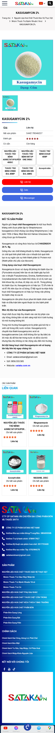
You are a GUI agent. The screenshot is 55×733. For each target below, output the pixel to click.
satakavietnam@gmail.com (18, 555)
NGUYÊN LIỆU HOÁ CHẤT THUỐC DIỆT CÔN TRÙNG (24, 597)
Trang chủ (6, 18)
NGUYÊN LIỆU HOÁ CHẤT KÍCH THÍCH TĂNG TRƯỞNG (25, 602)
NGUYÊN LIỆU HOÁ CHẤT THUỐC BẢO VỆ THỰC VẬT (25, 572)
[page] (4, 669)
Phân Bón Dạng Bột (11, 618)
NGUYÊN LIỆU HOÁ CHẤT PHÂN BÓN (18, 607)
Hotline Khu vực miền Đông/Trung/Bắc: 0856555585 (28, 533)
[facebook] (27, 697)
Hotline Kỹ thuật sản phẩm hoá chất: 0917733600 (27, 544)
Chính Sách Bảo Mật (11, 643)
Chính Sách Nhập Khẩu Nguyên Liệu (17, 653)
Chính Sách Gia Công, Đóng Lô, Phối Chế (20, 638)
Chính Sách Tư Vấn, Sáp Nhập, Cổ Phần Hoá (21, 648)
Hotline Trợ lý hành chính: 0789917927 (22, 539)
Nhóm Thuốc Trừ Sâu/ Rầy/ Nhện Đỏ (19, 577)
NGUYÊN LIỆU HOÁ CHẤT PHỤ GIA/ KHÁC (20, 592)
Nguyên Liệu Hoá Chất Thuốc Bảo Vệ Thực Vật (33, 18)
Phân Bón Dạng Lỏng (12, 613)
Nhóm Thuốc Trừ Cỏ (12, 587)
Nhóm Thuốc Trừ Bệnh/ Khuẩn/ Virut (27, 21)
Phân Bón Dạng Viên (12, 623)
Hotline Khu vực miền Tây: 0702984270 (23, 550)
